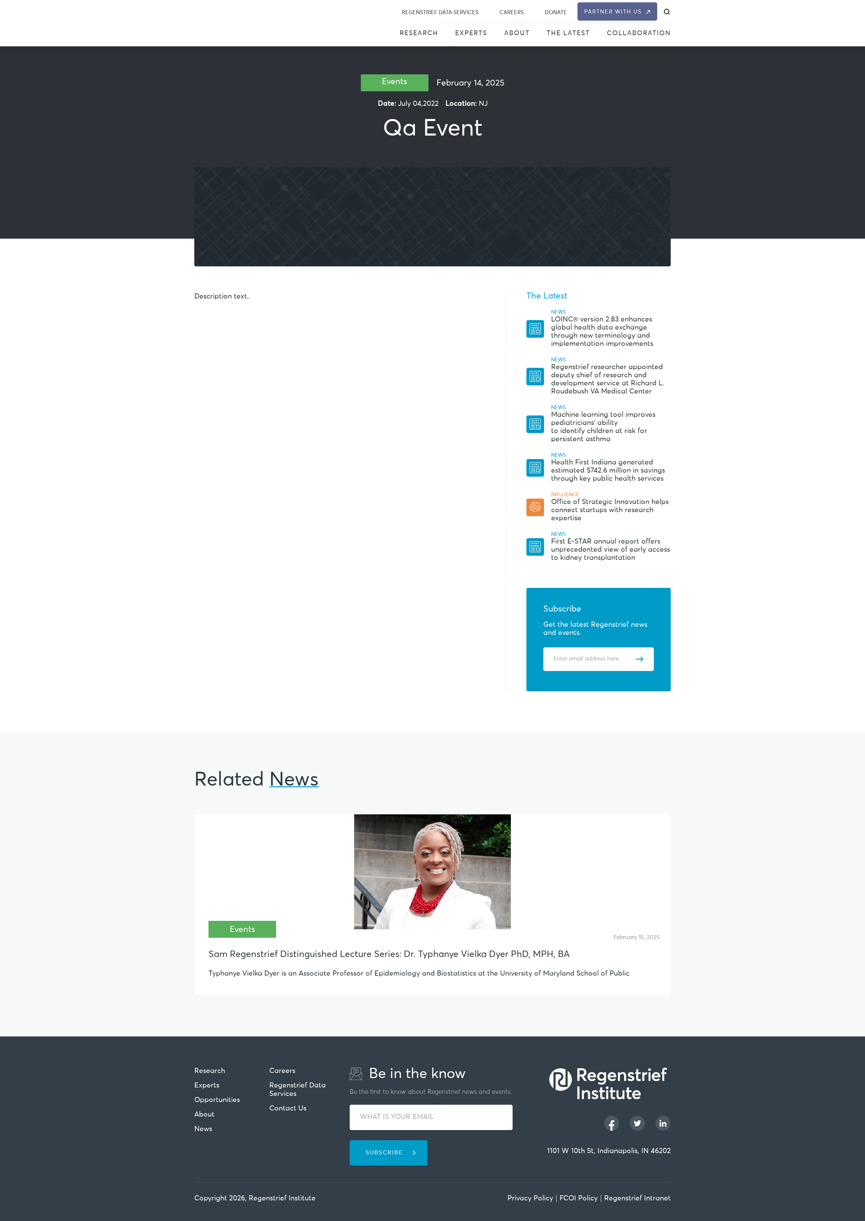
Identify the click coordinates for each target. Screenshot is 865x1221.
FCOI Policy (579, 1198)
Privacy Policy (530, 1198)
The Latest (568, 33)
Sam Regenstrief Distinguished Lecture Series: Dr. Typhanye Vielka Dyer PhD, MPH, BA (389, 954)
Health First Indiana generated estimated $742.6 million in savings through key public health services (608, 470)
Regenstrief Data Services (440, 12)
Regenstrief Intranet (637, 1198)
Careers (511, 12)
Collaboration (639, 33)
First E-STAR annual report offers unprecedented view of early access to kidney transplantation (610, 549)
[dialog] (667, 11)
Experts (471, 33)
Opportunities (217, 1100)
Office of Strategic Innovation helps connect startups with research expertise (610, 510)
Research (419, 33)
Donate (556, 12)
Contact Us (287, 1108)
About (517, 33)
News (203, 1129)
